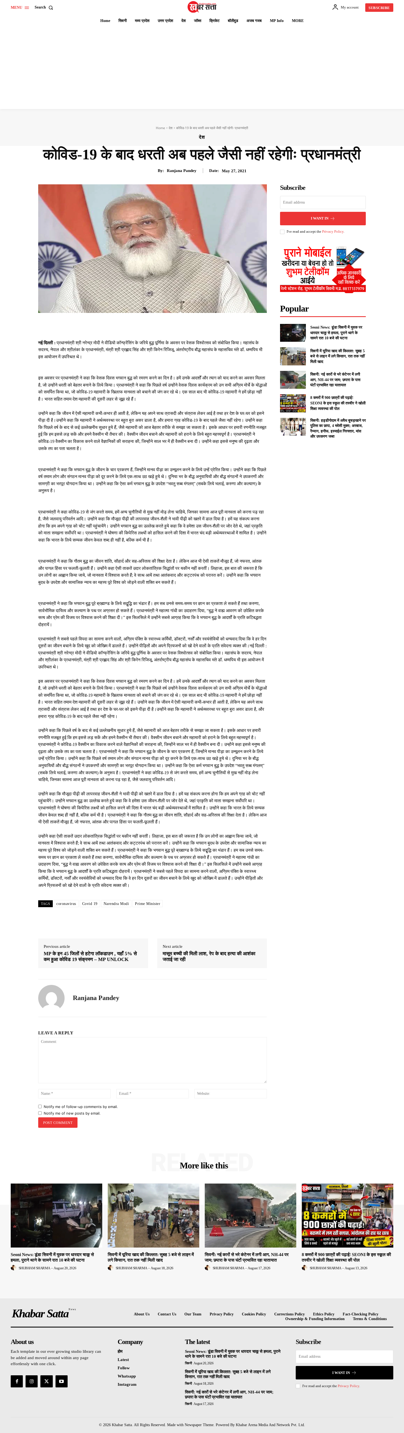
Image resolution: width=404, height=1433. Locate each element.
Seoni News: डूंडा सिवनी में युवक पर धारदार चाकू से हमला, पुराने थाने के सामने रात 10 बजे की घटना (336, 332)
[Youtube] (62, 1381)
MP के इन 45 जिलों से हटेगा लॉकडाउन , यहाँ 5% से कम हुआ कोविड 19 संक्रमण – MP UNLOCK (90, 956)
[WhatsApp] (175, 325)
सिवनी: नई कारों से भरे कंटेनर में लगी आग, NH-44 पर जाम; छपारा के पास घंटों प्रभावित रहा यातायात (335, 379)
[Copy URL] (200, 325)
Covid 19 (90, 904)
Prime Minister (147, 904)
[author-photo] (14, 1268)
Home (160, 128)
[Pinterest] (162, 325)
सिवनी (188, 1363)
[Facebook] (137, 325)
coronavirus (66, 904)
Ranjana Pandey (182, 170)
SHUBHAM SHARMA (34, 1268)
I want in (319, 218)
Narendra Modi (116, 904)
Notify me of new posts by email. (72, 1113)
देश (171, 128)
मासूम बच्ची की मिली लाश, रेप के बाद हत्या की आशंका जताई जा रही (209, 956)
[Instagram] (32, 1381)
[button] (45, 7)
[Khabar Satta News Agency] (203, 7)
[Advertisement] (202, 67)
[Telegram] (187, 325)
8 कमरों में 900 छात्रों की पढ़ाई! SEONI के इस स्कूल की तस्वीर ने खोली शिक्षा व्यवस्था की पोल (338, 403)
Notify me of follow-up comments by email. (81, 1106)
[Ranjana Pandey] (51, 998)
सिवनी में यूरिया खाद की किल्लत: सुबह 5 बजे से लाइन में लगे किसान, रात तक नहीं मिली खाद (337, 356)
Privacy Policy (333, 231)
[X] (149, 325)
